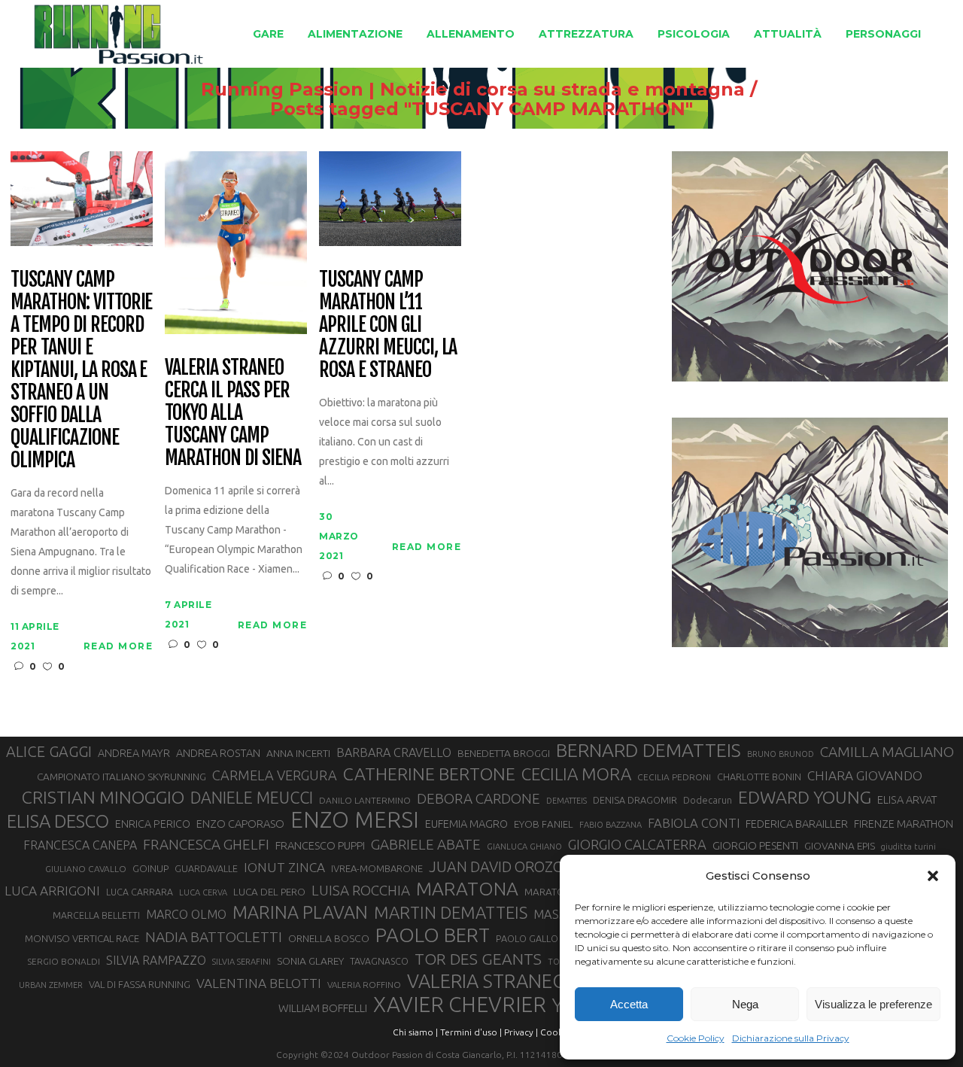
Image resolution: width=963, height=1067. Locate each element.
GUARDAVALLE (206, 868)
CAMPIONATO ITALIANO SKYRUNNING (121, 777)
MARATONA (467, 888)
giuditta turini (908, 846)
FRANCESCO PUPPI (320, 845)
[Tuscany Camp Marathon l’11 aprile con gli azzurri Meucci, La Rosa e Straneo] (390, 197)
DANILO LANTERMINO (365, 800)
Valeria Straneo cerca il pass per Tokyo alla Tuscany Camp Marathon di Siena (232, 413)
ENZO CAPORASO (240, 823)
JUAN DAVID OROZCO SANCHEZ (533, 867)
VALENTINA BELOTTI (258, 983)
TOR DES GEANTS (478, 959)
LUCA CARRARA (139, 891)
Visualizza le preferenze (873, 1004)
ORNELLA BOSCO (328, 938)
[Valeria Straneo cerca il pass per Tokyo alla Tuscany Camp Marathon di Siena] (236, 242)
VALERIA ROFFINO (364, 984)
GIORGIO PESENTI (755, 845)
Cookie (555, 1032)
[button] (932, 875)
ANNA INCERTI (298, 753)
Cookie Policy (696, 1038)
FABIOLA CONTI (694, 823)
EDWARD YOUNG (804, 797)
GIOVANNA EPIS (839, 846)
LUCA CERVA (203, 892)
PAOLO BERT (432, 935)
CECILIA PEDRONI (674, 777)
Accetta (629, 1004)
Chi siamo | (415, 1032)
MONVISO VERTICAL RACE (82, 938)
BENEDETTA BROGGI (503, 753)
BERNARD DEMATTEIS (648, 750)
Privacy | (521, 1032)
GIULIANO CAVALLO (85, 869)
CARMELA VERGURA (274, 775)
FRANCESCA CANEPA (80, 845)
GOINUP (150, 868)
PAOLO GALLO (527, 938)
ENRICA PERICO (152, 824)
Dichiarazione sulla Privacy (790, 1038)
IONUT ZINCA (284, 867)
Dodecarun (707, 800)
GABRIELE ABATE (426, 844)
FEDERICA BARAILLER (797, 823)
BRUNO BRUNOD (780, 753)
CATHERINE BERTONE (429, 773)
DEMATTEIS (566, 800)
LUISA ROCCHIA (360, 890)
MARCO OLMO (186, 914)
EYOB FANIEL (543, 824)
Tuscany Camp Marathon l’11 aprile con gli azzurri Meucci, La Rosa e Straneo (388, 325)
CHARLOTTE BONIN (759, 776)
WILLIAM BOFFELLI (322, 1008)
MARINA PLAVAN (300, 912)
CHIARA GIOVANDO (864, 775)
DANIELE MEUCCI (251, 798)
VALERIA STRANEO (487, 981)
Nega (745, 1004)
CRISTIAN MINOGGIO (103, 797)
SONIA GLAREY (310, 961)
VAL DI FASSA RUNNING (139, 984)
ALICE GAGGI (49, 751)
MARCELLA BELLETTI (96, 915)
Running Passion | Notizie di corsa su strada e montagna (473, 90)
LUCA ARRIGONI (52, 890)
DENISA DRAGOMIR (635, 800)
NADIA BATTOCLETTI (213, 937)
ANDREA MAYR (134, 753)
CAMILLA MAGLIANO (887, 751)
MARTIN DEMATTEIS (450, 912)
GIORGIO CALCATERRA (637, 844)
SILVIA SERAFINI (241, 961)
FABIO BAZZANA (610, 824)
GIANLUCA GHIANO (524, 846)
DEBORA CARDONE (478, 798)
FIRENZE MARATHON (903, 824)
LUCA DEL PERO (269, 892)
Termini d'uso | (471, 1032)
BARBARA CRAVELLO (393, 752)
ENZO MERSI (354, 820)
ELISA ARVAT (907, 799)
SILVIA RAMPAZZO (156, 960)
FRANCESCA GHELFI (206, 844)
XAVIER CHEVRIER (459, 1004)
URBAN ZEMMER (51, 984)
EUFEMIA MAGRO (466, 823)
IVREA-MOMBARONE (377, 868)
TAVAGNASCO (379, 961)
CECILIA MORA (576, 774)
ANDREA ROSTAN (218, 752)
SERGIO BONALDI (63, 961)
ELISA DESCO (58, 821)
